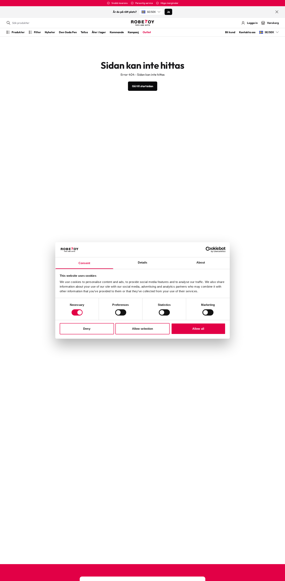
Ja (168, 12)
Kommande (117, 32)
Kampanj (133, 32)
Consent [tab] (84, 263)
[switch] (120, 312)
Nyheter (50, 32)
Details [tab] (142, 262)
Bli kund (230, 32)
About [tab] (200, 262)
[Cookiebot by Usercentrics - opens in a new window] (208, 249)
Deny (86, 328)
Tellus (84, 32)
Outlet (147, 32)
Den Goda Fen (68, 32)
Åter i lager (99, 32)
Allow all (198, 328)
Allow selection (142, 328)
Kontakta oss (247, 32)
